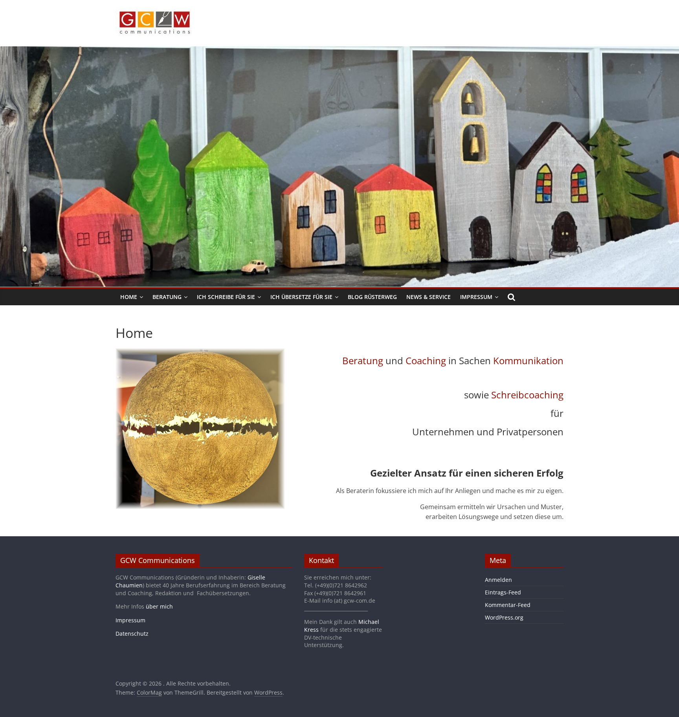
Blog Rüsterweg (372, 297)
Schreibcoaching (527, 394)
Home (128, 297)
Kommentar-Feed (507, 605)
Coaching (426, 360)
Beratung (167, 297)
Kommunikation (528, 360)
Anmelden (498, 579)
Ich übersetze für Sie (301, 297)
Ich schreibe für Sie (226, 297)
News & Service (428, 297)
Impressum (476, 297)
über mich (159, 606)
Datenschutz (132, 633)
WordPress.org (504, 617)
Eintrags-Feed (503, 592)
